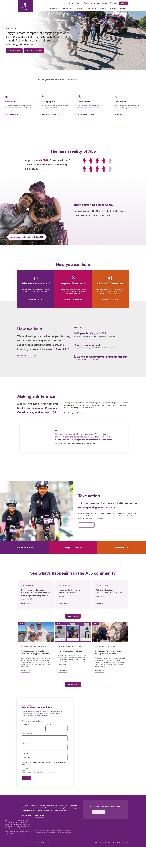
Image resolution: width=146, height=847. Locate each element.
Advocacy (113, 8)
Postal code (26, 743)
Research (103, 8)
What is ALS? (54, 8)
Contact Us (125, 842)
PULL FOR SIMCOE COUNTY (34, 50)
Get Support (80, 8)
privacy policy (9, 834)
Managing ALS (67, 8)
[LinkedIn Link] (125, 831)
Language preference (29, 753)
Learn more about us (25, 355)
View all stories (72, 684)
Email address (27, 734)
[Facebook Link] (105, 831)
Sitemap (101, 842)
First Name (25, 724)
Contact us (97, 812)
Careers (95, 842)
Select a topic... (73, 80)
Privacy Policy (116, 842)
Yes (27, 768)
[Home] (25, 6)
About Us (123, 8)
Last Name (48, 724)
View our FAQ (111, 812)
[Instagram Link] (115, 831)
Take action (85, 525)
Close (9, 840)
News (106, 3)
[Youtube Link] (120, 831)
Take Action (92, 8)
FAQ (80, 3)
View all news (73, 616)
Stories (98, 3)
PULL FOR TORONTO (14, 50)
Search (73, 3)
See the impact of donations (75, 413)
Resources (88, 3)
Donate (123, 3)
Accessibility (108, 842)
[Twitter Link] (110, 831)
